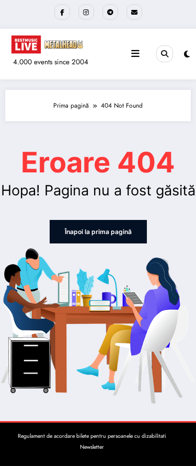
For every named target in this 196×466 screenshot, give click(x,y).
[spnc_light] (187, 54)
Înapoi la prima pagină (98, 232)
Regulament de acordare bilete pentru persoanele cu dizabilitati (92, 436)
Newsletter (92, 447)
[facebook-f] (62, 12)
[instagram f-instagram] (86, 12)
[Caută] (164, 53)
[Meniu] (135, 53)
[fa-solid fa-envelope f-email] (134, 12)
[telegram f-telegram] (110, 12)
